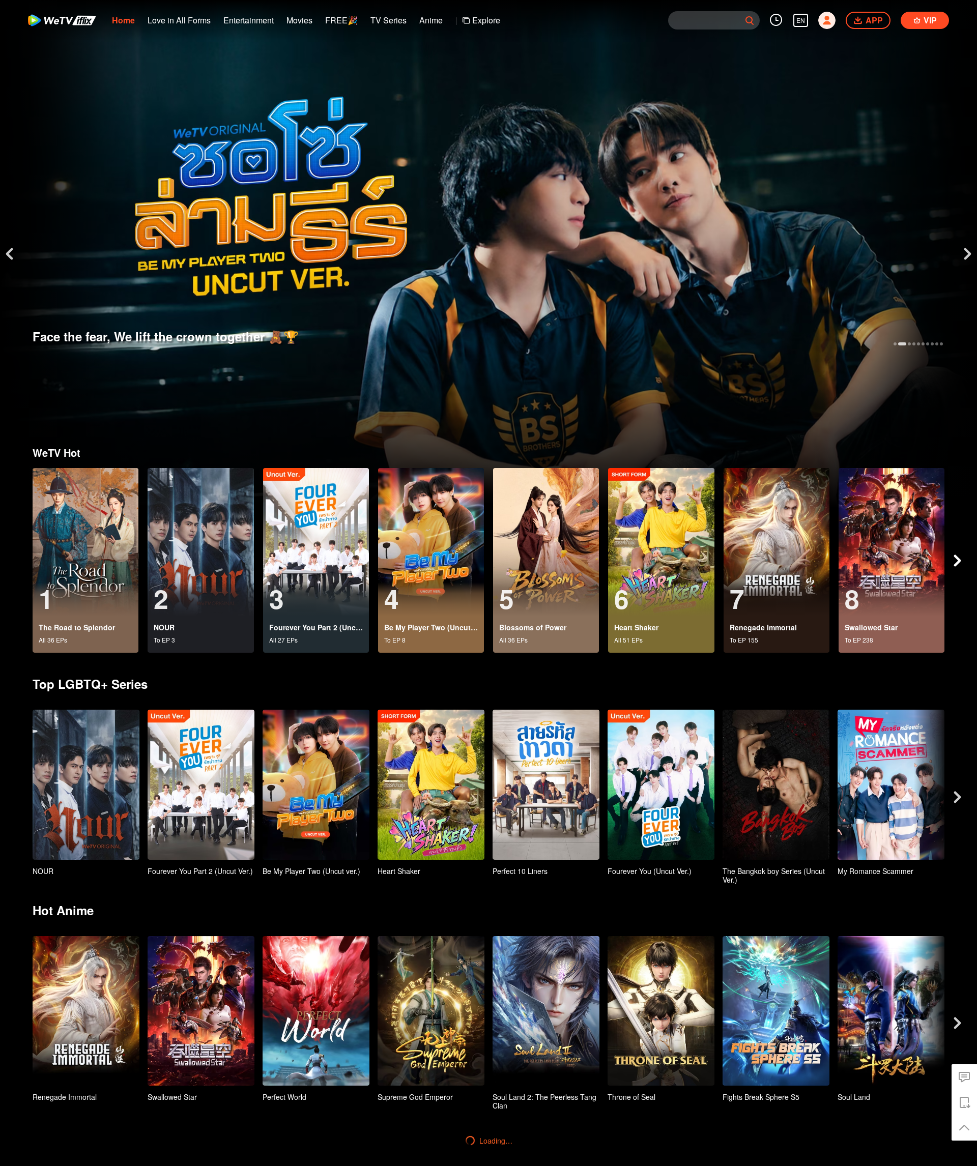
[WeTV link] (62, 20)
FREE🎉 (341, 20)
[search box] (749, 20)
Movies (299, 20)
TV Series (388, 20)
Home (123, 20)
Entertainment (248, 20)
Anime (431, 20)
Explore (486, 20)
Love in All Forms (179, 20)
